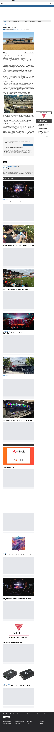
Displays (39, 21)
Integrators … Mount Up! (43, 136)
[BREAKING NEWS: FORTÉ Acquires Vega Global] (44, 118)
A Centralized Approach (42, 128)
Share (5, 52)
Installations (18, 6)
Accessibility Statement (7, 723)
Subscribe (34, 6)
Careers (4, 725)
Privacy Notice (6, 151)
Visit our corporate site (41, 713)
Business (12, 6)
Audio (9, 21)
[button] (51, 3)
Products (7, 6)
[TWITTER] (8, 168)
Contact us (41, 723)
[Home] (15, 0)
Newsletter (40, 6)
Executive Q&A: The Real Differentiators (43, 125)
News (4, 29)
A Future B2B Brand (18, 725)
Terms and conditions (7, 721)
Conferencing (32, 21)
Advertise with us (18, 723)
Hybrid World (24, 21)
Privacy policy (29, 721)
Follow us (26, 52)
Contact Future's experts (19, 721)
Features (5, 162)
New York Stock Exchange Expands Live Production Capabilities (43, 132)
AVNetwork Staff (10, 29)
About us (28, 723)
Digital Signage (16, 21)
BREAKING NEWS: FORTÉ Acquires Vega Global (43, 121)
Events (23, 6)
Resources (28, 6)
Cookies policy (41, 721)
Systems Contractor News (17, 29)
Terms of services (16, 150)
